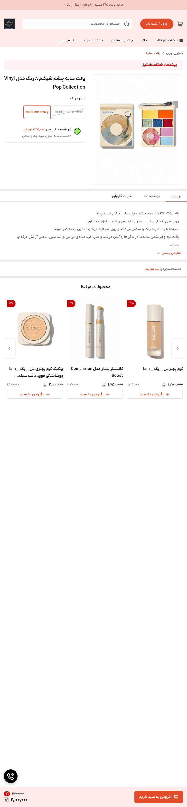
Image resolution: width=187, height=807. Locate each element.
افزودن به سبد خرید (155, 797)
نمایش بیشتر (171, 253)
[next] (9, 348)
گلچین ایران (174, 53)
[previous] (177, 348)
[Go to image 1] (139, 180)
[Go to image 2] (133, 180)
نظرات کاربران (122, 196)
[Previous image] (98, 130)
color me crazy (37, 112)
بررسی (176, 196)
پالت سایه (153, 53)
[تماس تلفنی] (11, 776)
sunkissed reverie (69, 112)
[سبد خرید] (180, 24)
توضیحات (152, 196)
